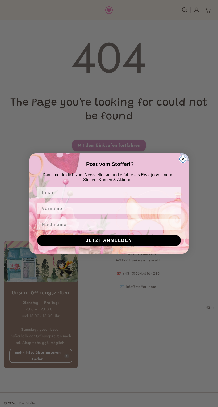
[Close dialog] (183, 159)
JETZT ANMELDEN (109, 240)
